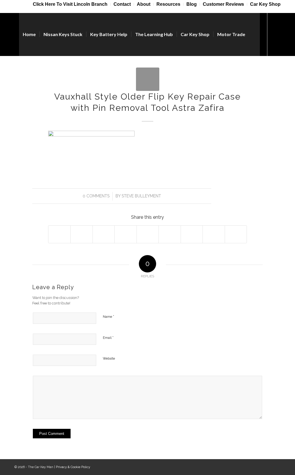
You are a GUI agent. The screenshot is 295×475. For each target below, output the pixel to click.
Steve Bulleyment (141, 196)
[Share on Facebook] (59, 234)
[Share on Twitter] (81, 234)
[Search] (254, 34)
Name (108, 316)
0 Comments (96, 196)
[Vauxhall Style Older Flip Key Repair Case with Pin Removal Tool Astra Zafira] (147, 79)
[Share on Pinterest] (125, 234)
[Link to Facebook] (276, 34)
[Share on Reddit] (213, 234)
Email (108, 337)
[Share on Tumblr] (169, 234)
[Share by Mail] (236, 234)
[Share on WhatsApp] (103, 234)
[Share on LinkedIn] (147, 234)
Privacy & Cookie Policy (73, 467)
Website (109, 358)
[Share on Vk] (192, 234)
